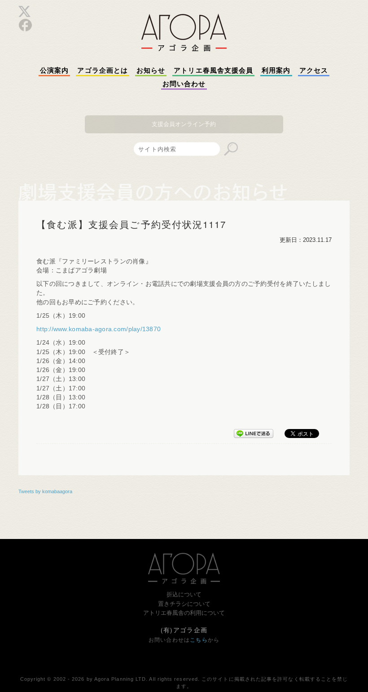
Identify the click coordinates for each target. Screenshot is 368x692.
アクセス (313, 70)
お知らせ (150, 70)
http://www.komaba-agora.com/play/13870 (98, 329)
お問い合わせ (184, 84)
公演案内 (54, 70)
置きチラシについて (184, 603)
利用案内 (276, 70)
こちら (199, 640)
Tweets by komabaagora (45, 491)
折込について (184, 594)
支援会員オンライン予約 (184, 124)
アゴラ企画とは (102, 70)
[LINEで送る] (253, 431)
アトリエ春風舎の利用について (184, 612)
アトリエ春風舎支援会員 (213, 70)
